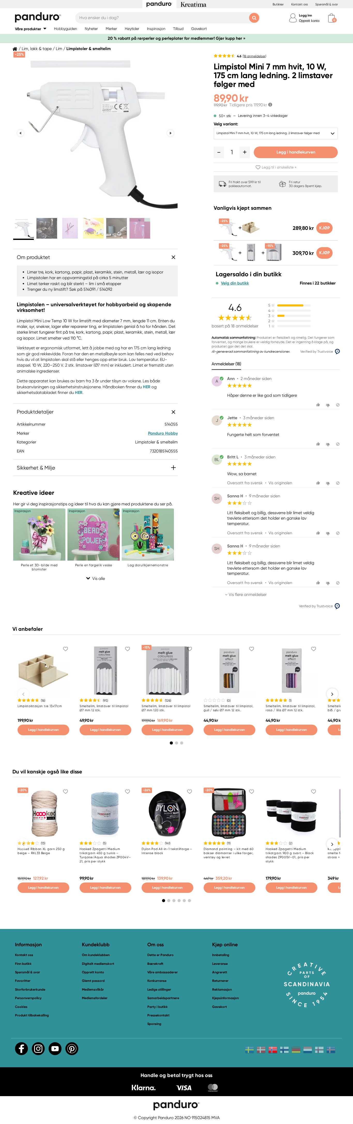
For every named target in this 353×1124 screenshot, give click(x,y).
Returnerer (220, 981)
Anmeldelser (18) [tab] (226, 363)
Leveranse (220, 964)
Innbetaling (220, 955)
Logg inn (305, 15)
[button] (30, 29)
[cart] (331, 18)
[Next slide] (170, 133)
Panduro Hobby (163, 433)
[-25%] (228, 235)
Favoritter (22, 981)
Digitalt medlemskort (98, 964)
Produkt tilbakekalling (32, 1015)
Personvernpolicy (28, 998)
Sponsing (154, 1024)
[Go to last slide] (20, 133)
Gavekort (219, 1007)
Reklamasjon (222, 989)
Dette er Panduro (160, 955)
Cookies (21, 1007)
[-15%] (274, 259)
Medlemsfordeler (95, 998)
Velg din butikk (235, 283)
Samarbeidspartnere (163, 998)
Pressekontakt (158, 1015)
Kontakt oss (299, 4)
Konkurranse (156, 981)
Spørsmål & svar (326, 4)
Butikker (278, 4)
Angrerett (219, 972)
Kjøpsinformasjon (225, 998)
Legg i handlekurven (296, 152)
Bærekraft (155, 964)
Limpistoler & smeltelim (88, 48)
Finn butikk (23, 964)
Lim (59, 48)
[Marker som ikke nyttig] (328, 404)
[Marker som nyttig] (318, 404)
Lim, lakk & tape (37, 48)
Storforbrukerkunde (30, 989)
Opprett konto (309, 21)
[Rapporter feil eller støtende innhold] (338, 404)
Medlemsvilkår (93, 989)
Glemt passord (93, 981)
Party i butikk (157, 1007)
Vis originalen (280, 483)
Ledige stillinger (159, 989)
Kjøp (324, 227)
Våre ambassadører (162, 972)
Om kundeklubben (96, 955)
